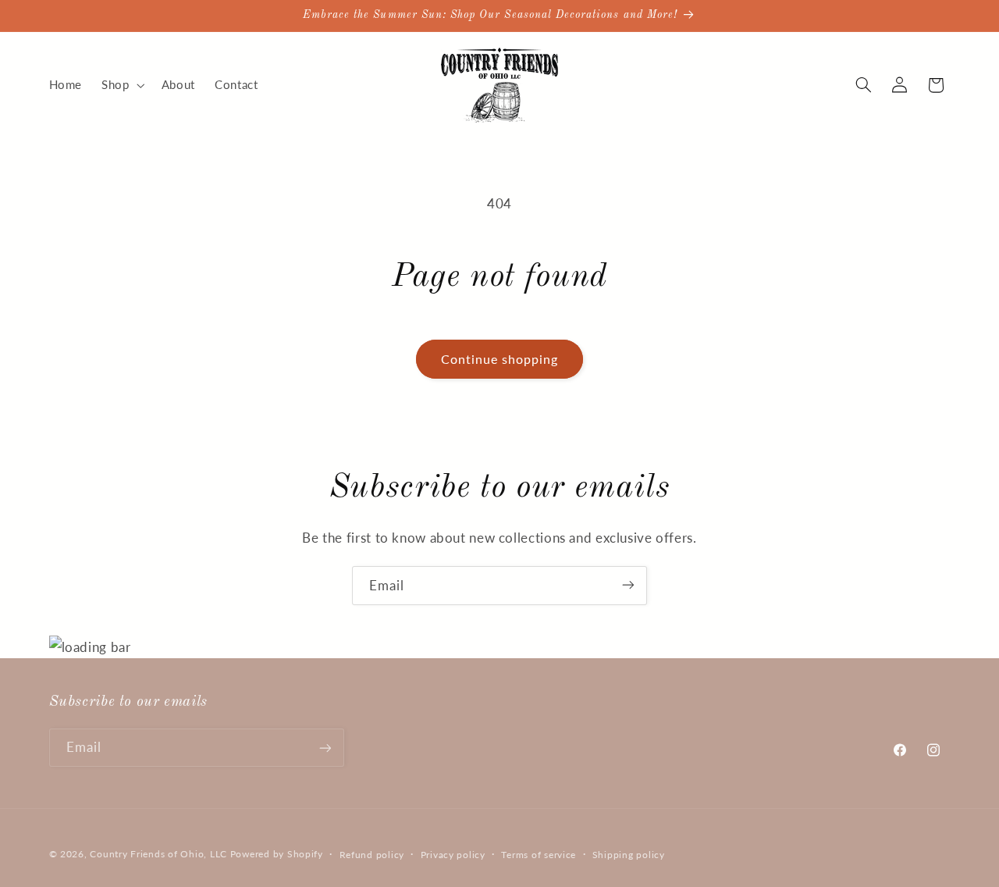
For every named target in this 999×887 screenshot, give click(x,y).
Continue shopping (500, 358)
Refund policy (372, 854)
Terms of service (538, 854)
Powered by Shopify (276, 853)
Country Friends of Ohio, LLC (158, 853)
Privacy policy (453, 854)
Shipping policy (628, 854)
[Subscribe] (628, 585)
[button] (121, 85)
